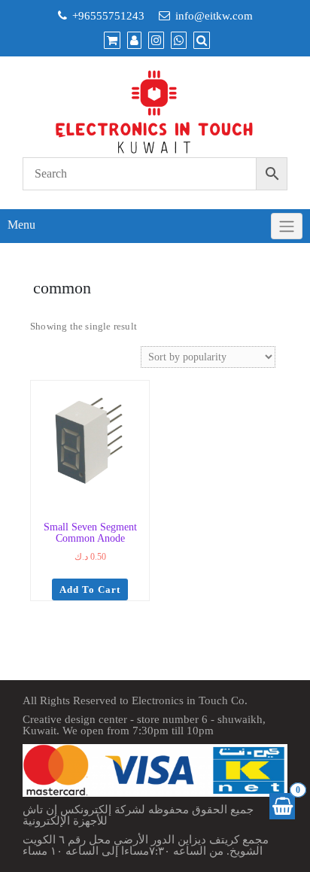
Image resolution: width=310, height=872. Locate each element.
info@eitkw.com (214, 16)
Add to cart (89, 589)
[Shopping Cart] (282, 806)
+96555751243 (108, 16)
